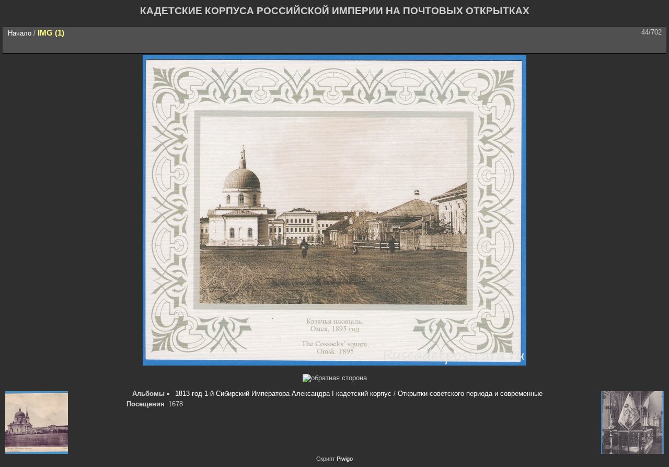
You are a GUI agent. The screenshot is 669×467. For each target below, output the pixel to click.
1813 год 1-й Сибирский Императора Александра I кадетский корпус (283, 393)
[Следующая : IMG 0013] (655, 45)
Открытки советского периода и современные (470, 393)
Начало (19, 33)
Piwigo (345, 458)
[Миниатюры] (611, 45)
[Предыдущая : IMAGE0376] (633, 45)
